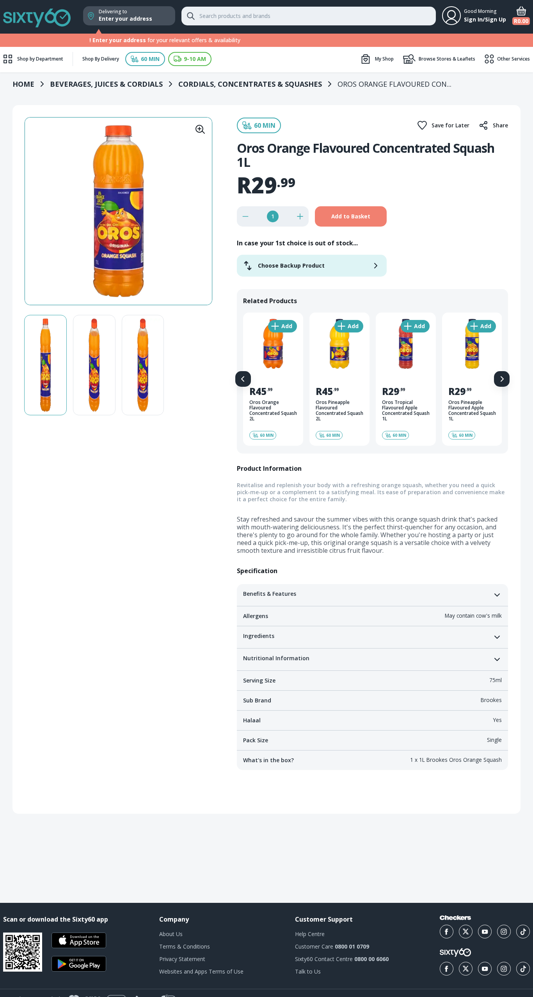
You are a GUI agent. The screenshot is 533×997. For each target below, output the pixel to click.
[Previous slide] (243, 379)
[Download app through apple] (79, 940)
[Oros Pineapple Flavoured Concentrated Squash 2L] (339, 379)
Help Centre (310, 934)
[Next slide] (502, 379)
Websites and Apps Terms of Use (201, 971)
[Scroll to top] (517, 863)
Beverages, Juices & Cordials (106, 84)
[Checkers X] (466, 931)
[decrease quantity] (245, 216)
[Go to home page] (37, 16)
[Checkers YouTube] (485, 931)
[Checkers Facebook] (446, 931)
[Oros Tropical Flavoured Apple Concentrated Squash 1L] (406, 379)
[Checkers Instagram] (504, 931)
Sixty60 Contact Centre (342, 959)
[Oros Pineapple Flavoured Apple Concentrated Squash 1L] (472, 379)
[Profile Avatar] (451, 15)
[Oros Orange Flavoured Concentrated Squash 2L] (273, 379)
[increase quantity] (300, 216)
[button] (145, 59)
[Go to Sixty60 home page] (455, 952)
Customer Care (332, 946)
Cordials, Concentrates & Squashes (250, 84)
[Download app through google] (79, 964)
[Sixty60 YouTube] (485, 969)
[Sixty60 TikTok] (523, 969)
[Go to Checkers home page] (455, 917)
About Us (171, 934)
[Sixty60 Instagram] (504, 969)
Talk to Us (308, 971)
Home (23, 84)
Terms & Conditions (184, 946)
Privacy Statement (182, 959)
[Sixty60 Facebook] (446, 969)
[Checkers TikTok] (523, 931)
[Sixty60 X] (466, 969)
